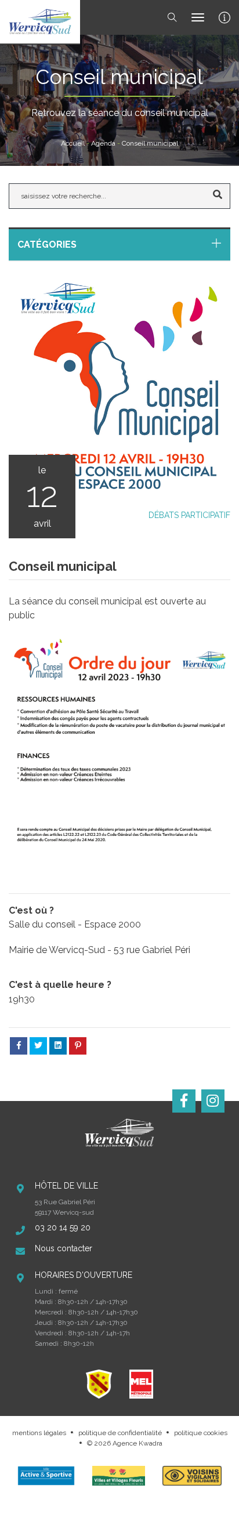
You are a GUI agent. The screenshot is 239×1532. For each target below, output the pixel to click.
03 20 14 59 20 (62, 1227)
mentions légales (39, 1433)
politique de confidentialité (120, 1433)
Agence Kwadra (137, 1443)
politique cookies (200, 1433)
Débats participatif (189, 515)
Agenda (103, 143)
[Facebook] (183, 1101)
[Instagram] (212, 1101)
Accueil (73, 143)
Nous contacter (63, 1248)
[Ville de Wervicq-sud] (40, 22)
